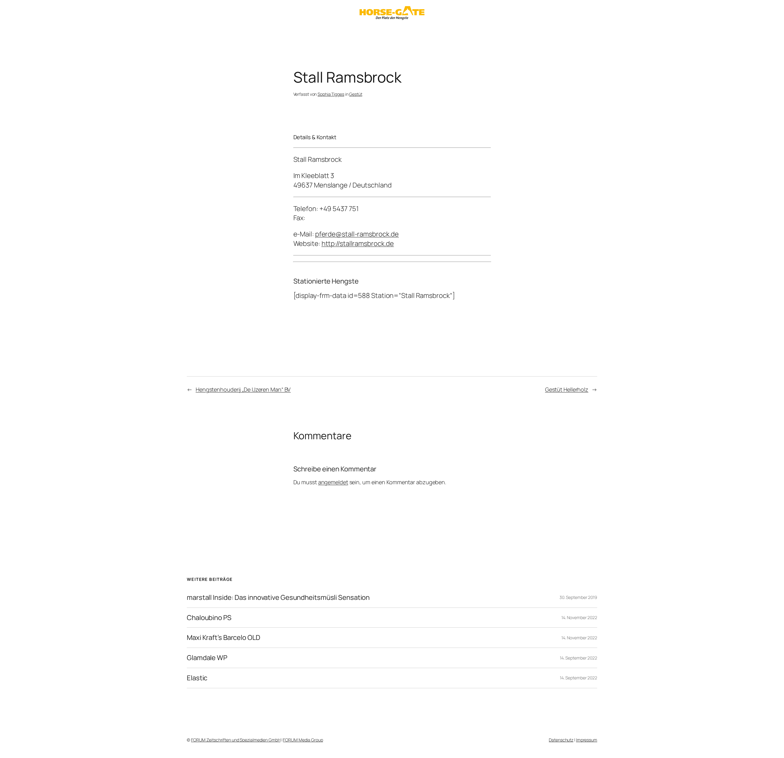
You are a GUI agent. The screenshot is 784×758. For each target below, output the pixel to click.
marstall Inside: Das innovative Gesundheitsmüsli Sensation (278, 597)
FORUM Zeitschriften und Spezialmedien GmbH (236, 740)
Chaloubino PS (209, 618)
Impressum (586, 740)
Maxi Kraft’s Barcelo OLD (223, 637)
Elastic (197, 678)
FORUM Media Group (303, 740)
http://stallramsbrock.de (358, 243)
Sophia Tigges (331, 94)
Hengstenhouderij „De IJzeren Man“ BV (243, 389)
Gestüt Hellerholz (566, 389)
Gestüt (355, 94)
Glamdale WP (207, 658)
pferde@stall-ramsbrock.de (357, 234)
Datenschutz (561, 740)
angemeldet (333, 482)
